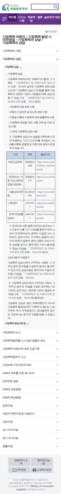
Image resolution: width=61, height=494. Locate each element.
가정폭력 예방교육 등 (15, 323)
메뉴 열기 (4, 18)
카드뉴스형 (22, 19)
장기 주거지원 (10, 438)
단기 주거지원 (10, 430)
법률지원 (8, 447)
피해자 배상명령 (12, 398)
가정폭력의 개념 (12, 51)
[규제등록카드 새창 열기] (24, 248)
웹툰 (39, 17)
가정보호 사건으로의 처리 (17, 365)
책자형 (12, 17)
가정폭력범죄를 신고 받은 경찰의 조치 (24, 341)
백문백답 (31, 19)
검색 (55, 6)
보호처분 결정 (10, 382)
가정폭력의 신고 (12, 333)
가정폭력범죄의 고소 (14, 357)
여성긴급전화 (30, 140)
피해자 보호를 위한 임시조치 (18, 373)
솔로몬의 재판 (52, 17)
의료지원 (8, 422)
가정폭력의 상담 (12, 59)
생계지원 (8, 406)
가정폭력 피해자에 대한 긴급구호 (21, 349)
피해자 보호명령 (12, 390)
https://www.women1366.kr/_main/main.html (45, 166)
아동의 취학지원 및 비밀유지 (18, 414)
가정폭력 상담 (12, 67)
